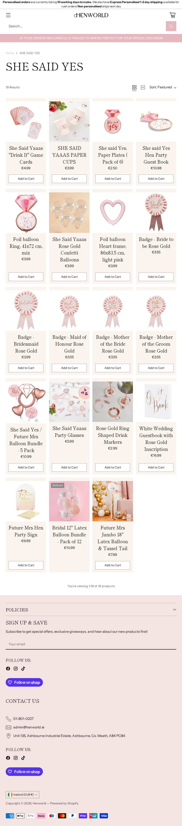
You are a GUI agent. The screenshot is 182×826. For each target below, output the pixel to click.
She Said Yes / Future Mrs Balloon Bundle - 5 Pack (26, 439)
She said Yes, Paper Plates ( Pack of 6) (112, 155)
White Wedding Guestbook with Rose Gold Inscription (156, 438)
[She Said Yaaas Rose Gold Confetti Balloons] (69, 212)
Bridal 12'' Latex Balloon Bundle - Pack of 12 (69, 534)
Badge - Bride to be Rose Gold (156, 242)
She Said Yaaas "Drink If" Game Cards (26, 155)
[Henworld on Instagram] (15, 669)
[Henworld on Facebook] (8, 669)
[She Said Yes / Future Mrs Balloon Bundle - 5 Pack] (26, 402)
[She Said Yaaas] (26, 121)
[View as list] (143, 87)
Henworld (39, 803)
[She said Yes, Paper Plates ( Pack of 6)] (112, 121)
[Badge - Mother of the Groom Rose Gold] (156, 310)
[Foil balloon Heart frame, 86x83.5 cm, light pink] (112, 212)
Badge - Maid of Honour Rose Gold (69, 344)
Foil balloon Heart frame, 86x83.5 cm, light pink (113, 249)
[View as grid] (134, 87)
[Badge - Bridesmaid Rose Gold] (26, 310)
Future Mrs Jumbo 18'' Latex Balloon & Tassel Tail (112, 538)
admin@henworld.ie (28, 727)
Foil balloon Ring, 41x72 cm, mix (26, 246)
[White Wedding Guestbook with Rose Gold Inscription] (156, 402)
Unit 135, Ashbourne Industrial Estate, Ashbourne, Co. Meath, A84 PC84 (69, 736)
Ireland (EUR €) (24, 794)
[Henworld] (91, 15)
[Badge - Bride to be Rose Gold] (156, 212)
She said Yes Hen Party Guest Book (156, 155)
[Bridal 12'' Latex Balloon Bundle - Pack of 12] (69, 501)
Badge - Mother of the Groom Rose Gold (156, 344)
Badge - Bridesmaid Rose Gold (26, 344)
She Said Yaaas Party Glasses (69, 431)
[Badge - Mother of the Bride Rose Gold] (112, 310)
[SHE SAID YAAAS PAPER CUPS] (69, 121)
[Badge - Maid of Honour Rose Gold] (69, 310)
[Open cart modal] (172, 15)
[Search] (171, 26)
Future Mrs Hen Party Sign (26, 531)
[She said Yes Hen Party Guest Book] (156, 121)
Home (10, 53)
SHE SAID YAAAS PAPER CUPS (69, 155)
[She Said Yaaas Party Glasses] (69, 402)
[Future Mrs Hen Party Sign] (26, 501)
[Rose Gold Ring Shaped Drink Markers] (112, 402)
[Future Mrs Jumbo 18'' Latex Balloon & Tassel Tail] (112, 501)
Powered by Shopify (64, 803)
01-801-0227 (23, 719)
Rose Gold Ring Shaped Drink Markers (112, 435)
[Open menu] (8, 15)
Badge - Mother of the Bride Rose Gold (112, 344)
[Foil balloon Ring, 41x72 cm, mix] (26, 212)
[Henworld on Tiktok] (23, 669)
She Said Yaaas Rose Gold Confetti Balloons (69, 249)
